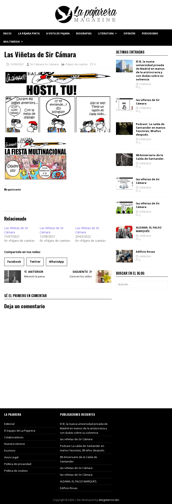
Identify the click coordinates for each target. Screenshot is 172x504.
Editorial (9, 424)
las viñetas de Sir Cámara (148, 101)
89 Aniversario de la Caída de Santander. (150, 157)
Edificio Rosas (145, 251)
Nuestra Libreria (14, 444)
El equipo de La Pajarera (19, 430)
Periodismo (150, 33)
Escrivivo (9, 450)
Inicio (7, 33)
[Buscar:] (142, 284)
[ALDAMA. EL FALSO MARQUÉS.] (124, 236)
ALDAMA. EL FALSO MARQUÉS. (149, 229)
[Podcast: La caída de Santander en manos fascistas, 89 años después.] (124, 132)
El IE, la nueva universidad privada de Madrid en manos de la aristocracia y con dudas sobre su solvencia (150, 70)
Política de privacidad (17, 464)
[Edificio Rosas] (124, 260)
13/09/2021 (17, 64)
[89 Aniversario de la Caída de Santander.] (124, 164)
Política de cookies (16, 471)
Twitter (35, 262)
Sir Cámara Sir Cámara (44, 64)
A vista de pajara (58, 33)
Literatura (106, 33)
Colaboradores (13, 437)
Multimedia (11, 41)
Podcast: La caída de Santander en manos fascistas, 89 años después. (150, 129)
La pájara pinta (29, 33)
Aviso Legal (11, 457)
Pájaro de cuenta (76, 64)
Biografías (83, 33)
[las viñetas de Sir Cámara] (124, 108)
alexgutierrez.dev (109, 500)
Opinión (129, 33)
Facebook (14, 262)
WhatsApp (56, 262)
